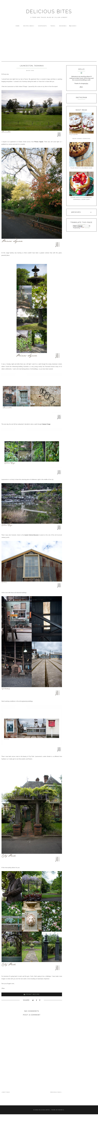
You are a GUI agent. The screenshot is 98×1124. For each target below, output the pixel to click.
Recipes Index (28, 26)
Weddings (62, 26)
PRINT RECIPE (32, 994)
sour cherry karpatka (81, 138)
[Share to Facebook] (36, 1000)
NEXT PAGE (6, 1092)
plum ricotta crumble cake (81, 168)
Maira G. (61, 1109)
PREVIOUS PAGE (55, 1092)
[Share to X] (33, 1000)
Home (18, 26)
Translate (87, 228)
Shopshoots (42, 26)
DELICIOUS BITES (49, 11)
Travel (53, 26)
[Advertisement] (49, 46)
